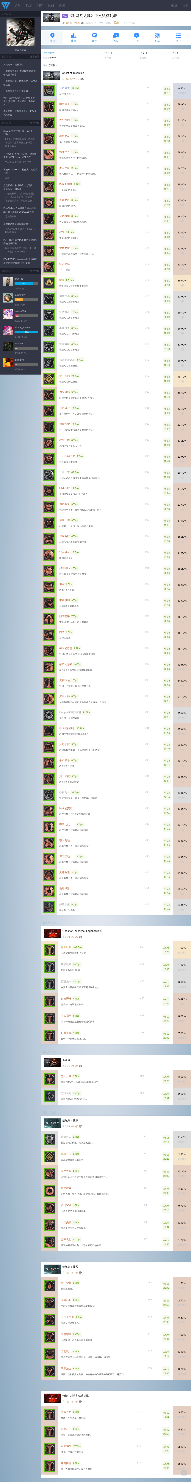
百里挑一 (66, 981)
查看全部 (34, 56)
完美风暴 (64, 552)
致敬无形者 (65, 664)
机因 (29, 5)
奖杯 (52, 40)
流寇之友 (66, 1153)
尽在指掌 (64, 424)
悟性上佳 (64, 520)
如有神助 (64, 568)
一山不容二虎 (67, 456)
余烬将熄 (64, 216)
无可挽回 (64, 120)
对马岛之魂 (20, 49)
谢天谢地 (64, 840)
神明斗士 (66, 1429)
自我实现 (66, 1032)
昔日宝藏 (66, 1205)
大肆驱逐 (64, 872)
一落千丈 (64, 472)
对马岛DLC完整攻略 (13, 64)
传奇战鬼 (64, 504)
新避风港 (64, 888)
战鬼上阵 (64, 440)
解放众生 (64, 904)
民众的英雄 (65, 808)
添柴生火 (64, 152)
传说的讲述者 (67, 360)
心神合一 (64, 792)
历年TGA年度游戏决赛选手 (16, 223)
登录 (174, 5)
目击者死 (64, 408)
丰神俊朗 (64, 600)
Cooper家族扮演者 (70, 712)
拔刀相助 (64, 376)
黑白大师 (64, 696)
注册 (185, 5)
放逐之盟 (64, 248)
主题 (136, 40)
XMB (52, 65)
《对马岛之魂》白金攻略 (15, 91)
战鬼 (62, 232)
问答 (40, 5)
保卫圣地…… (67, 856)
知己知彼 (64, 776)
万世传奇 (66, 1093)
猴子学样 (66, 1282)
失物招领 (64, 680)
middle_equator (23, 327)
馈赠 (62, 584)
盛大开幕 (66, 1076)
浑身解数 (64, 536)
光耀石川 (66, 1300)
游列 (178, 40)
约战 (51, 5)
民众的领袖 (65, 184)
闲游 (62, 5)
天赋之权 (64, 200)
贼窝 (62, 632)
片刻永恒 (64, 744)
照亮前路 (64, 616)
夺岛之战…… (67, 824)
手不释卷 (64, 760)
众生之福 (66, 1171)
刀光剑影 (64, 392)
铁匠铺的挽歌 (67, 728)
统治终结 (64, 264)
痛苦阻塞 (66, 1463)
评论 (94, 40)
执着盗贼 (64, 344)
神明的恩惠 (65, 648)
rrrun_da (19, 278)
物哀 (62, 280)
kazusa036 (20, 311)
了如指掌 (66, 1015)
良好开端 (66, 998)
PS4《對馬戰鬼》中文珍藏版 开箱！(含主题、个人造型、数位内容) (19, 101)
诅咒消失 (66, 1446)
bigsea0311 (21, 294)
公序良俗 (66, 1239)
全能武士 (66, 1351)
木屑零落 (66, 1334)
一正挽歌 (66, 1222)
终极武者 (66, 964)
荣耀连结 (66, 1411)
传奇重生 (64, 88)
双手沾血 (66, 1368)
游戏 (18, 5)
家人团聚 (64, 168)
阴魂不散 (64, 488)
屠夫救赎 (66, 1188)
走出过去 (66, 1136)
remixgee (48, 52)
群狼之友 (64, 136)
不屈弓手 (64, 328)
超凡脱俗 (66, 947)
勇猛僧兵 (64, 296)
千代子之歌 (67, 1317)
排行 (73, 40)
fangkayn (19, 359)
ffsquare (19, 343)
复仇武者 (64, 312)
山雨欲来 (64, 104)
